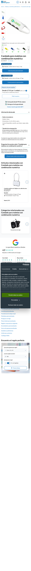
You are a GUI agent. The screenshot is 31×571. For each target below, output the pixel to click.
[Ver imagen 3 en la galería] (3, 22)
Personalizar (14, 300)
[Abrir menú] (29, 2)
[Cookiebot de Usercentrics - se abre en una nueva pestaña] (22, 265)
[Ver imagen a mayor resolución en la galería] (17, 25)
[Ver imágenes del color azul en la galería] (12, 49)
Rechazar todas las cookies (15, 305)
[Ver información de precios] (26, 90)
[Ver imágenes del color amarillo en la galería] (6, 49)
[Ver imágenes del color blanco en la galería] (18, 49)
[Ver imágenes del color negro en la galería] (24, 49)
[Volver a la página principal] (5, 2)
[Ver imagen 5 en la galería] (3, 33)
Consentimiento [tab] (6, 269)
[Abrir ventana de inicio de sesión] (23, 2)
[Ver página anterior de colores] (2, 49)
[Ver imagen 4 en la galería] (3, 28)
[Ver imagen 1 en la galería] (3, 12)
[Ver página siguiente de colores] (28, 49)
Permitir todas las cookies (15, 295)
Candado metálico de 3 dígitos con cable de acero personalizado (15, 189)
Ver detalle (10, 60)
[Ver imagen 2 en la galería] (3, 17)
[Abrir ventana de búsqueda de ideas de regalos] (17, 2)
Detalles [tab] (14, 269)
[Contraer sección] (29, 112)
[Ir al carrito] (25, 2)
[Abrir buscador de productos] (20, 2)
